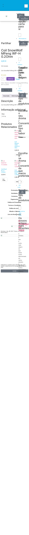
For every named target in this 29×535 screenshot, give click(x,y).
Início (2, 83)
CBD (20, 213)
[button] (6, 90)
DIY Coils (19, 186)
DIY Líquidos (20, 89)
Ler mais (3, 179)
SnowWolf (12, 83)
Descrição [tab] (6, 96)
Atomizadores (22, 38)
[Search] (25, 9)
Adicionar (10, 79)
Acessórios (22, 211)
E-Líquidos (20, 63)
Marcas (7, 83)
